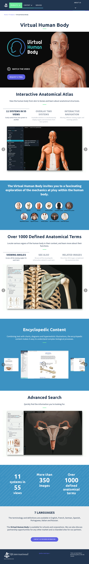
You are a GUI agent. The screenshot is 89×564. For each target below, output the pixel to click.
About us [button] (77, 5)
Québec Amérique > (44, 553)
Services (39, 5)
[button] (9, 139)
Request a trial (16, 77)
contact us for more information (44, 539)
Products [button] (16, 5)
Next (85, 364)
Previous (3, 364)
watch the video (18, 69)
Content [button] (28, 5)
